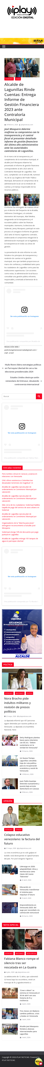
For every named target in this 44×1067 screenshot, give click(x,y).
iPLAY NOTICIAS (22, 1057)
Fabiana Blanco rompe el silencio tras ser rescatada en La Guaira (21, 963)
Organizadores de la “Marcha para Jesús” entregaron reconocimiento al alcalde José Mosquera (18, 525)
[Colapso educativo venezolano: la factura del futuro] (22, 815)
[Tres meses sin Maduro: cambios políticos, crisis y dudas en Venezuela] (10, 1015)
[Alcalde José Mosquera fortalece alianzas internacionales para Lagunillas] (10, 1032)
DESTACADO (9, 79)
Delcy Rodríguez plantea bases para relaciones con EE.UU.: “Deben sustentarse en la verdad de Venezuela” (30, 742)
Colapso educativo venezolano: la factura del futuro (22, 839)
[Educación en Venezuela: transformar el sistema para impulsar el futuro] (10, 892)
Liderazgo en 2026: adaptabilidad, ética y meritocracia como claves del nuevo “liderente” (29, 871)
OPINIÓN (18, 829)
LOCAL (18, 79)
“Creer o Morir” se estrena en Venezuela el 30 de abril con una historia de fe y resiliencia (30, 995)
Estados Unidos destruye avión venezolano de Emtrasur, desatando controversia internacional (22, 381)
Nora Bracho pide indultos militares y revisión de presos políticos (17, 704)
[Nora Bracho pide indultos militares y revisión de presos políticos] (22, 679)
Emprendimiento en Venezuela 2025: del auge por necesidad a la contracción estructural (29, 909)
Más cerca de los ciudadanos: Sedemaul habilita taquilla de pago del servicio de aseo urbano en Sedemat (21, 507)
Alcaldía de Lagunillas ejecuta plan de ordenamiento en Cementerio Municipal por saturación (19, 489)
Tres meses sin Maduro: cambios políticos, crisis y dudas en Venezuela (29, 1013)
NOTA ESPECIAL (31, 953)
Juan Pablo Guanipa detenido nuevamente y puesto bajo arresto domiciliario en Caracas (29, 785)
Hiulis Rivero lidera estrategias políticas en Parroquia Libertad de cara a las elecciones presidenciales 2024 (23, 368)
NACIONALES (20, 693)
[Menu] (4, 46)
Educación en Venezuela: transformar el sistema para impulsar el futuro (29, 891)
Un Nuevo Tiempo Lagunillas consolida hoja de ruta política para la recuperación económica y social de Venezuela (29, 764)
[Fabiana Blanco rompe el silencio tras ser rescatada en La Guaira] (22, 939)
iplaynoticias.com (27, 125)
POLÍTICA (29, 693)
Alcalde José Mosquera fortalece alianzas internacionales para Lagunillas (29, 1030)
